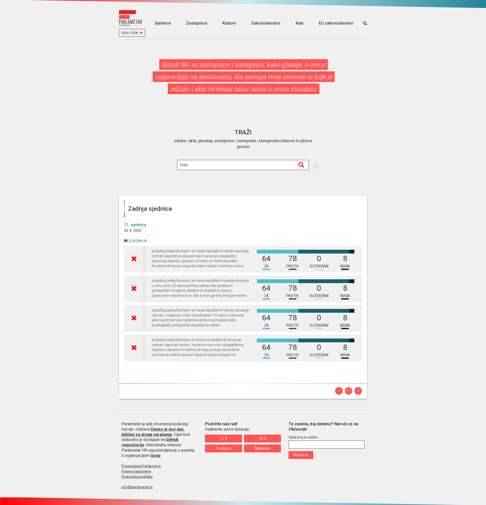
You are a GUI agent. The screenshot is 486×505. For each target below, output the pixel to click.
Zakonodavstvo (265, 23)
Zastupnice (196, 23)
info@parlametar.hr (137, 487)
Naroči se (301, 455)
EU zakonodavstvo (336, 23)
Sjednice (163, 23)
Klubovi (229, 23)
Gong (155, 455)
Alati (299, 23)
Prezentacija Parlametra (141, 466)
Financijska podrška (137, 477)
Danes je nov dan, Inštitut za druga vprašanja (153, 432)
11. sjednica (135, 224)
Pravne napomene (136, 471)
